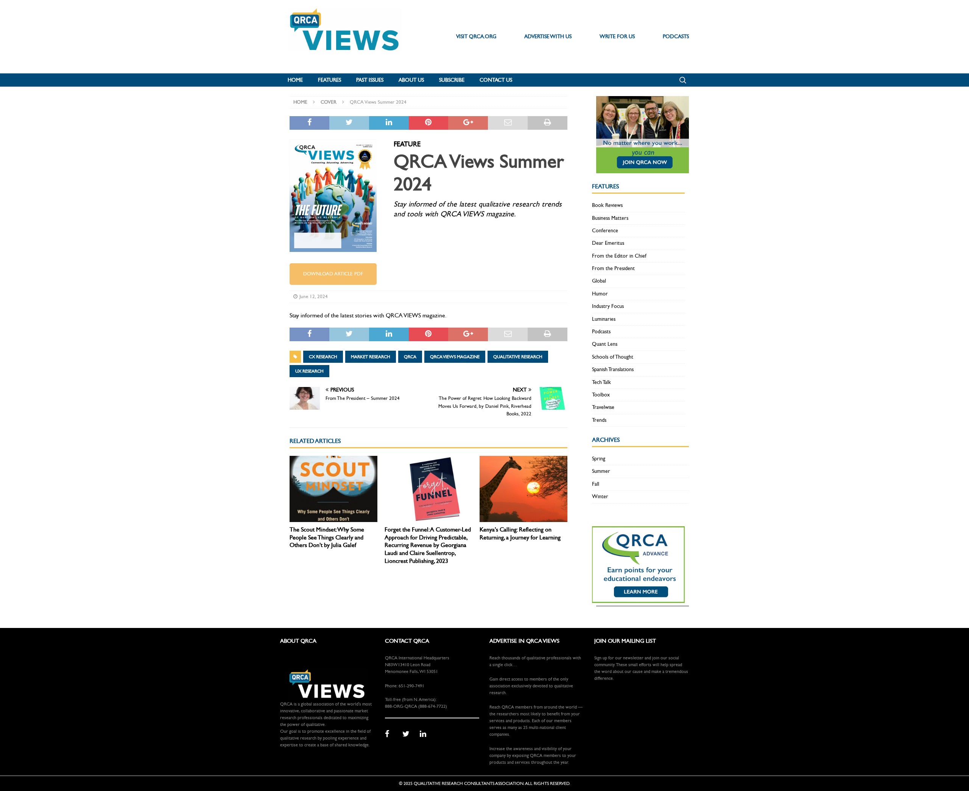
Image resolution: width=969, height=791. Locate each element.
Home (295, 80)
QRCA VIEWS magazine (455, 356)
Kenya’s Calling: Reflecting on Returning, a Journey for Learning (520, 533)
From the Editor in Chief (619, 256)
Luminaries (603, 319)
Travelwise (603, 407)
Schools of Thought (612, 357)
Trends (599, 420)
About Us (411, 80)
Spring (598, 458)
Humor (600, 294)
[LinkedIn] (426, 734)
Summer (601, 471)
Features (329, 80)
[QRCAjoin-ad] (642, 169)
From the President (613, 268)
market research (370, 356)
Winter (600, 496)
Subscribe (451, 80)
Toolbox (601, 395)
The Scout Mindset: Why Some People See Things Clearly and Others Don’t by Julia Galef (327, 537)
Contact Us (496, 80)
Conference (605, 230)
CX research (323, 356)
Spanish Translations (613, 369)
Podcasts (601, 331)
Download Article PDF (333, 274)
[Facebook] (391, 734)
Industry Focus (608, 306)
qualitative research (517, 356)
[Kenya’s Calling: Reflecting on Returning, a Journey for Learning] (523, 489)
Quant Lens (604, 344)
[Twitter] (408, 734)
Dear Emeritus (608, 243)
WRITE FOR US (617, 36)
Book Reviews (607, 205)
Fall (595, 484)
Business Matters (610, 218)
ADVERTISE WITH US (548, 36)
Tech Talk (601, 382)
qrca (410, 356)
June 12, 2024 (313, 297)
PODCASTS (676, 36)
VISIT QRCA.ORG (476, 36)
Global (599, 281)
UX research (309, 371)
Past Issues (369, 80)
